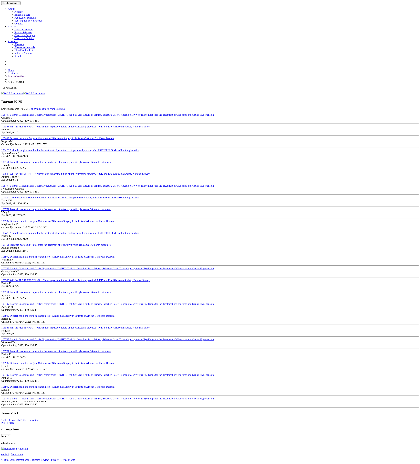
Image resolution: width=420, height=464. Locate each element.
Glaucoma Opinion (24, 38)
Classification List (23, 50)
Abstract (18, 11)
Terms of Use (68, 459)
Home (11, 70)
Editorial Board (22, 14)
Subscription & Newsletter (28, 20)
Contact (18, 23)
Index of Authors (23, 53)
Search (17, 56)
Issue (13, 26)
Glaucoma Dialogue (24, 35)
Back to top (17, 454)
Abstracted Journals (24, 47)
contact (5, 454)
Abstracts (13, 41)
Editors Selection (23, 32)
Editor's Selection (29, 420)
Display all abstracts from (47, 108)
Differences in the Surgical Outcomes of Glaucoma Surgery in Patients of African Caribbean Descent (57, 138)
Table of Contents (23, 29)
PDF (3, 423)
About (11, 8)
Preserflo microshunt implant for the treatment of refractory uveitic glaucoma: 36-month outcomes (56, 162)
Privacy (55, 459)
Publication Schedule (25, 17)
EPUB (10, 423)
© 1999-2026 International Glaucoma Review (25, 459)
